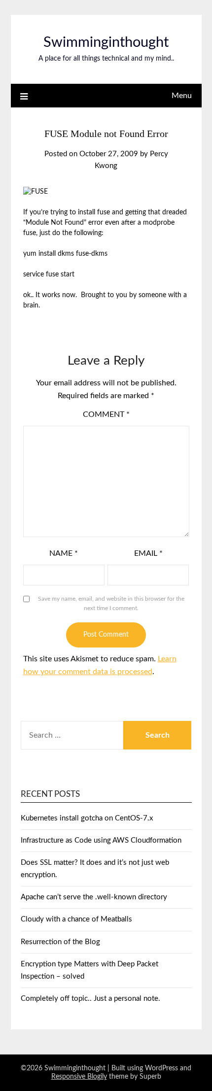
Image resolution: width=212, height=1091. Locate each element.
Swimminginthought (106, 42)
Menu (182, 96)
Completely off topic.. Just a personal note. (90, 998)
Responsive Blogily (79, 1076)
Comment (106, 414)
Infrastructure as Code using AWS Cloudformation (101, 840)
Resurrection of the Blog (60, 942)
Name (63, 553)
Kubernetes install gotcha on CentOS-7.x (87, 818)
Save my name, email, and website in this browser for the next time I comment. (111, 604)
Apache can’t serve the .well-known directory (94, 897)
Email (148, 553)
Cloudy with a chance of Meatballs (76, 919)
